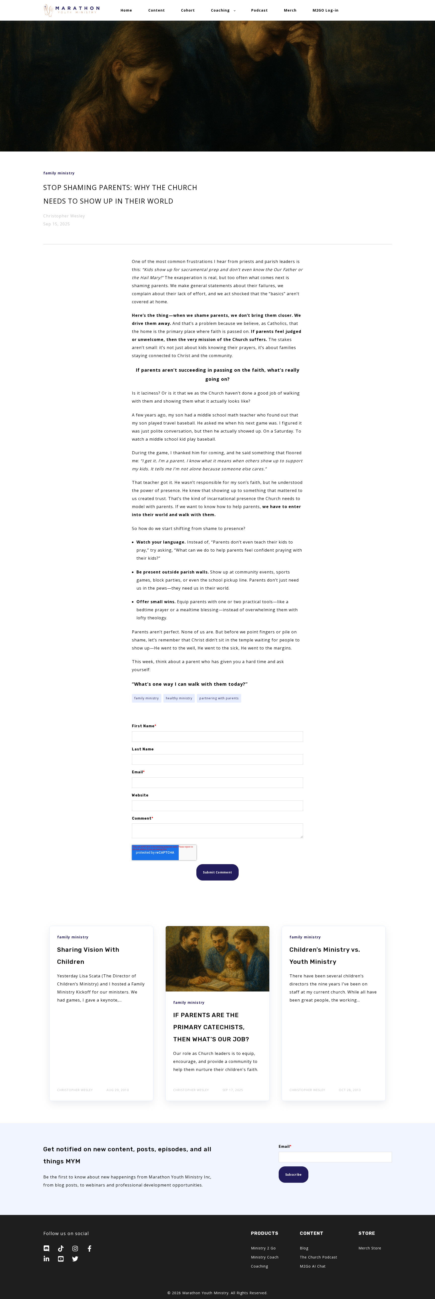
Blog (304, 1248)
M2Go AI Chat (313, 1266)
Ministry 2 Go (263, 1248)
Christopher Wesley (64, 216)
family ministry (146, 698)
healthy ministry (179, 698)
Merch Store (369, 1248)
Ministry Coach (265, 1257)
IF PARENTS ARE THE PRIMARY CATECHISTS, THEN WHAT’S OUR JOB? (211, 1027)
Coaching (259, 1266)
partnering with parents (219, 698)
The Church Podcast (318, 1257)
